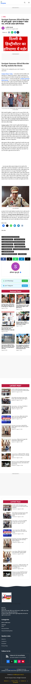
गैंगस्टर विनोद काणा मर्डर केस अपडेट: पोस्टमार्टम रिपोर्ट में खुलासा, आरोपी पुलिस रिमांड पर (22, 306)
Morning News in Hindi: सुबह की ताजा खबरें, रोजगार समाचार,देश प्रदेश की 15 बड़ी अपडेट (8, 329)
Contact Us (4, 641)
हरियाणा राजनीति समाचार (6, 622)
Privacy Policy (5, 645)
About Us (4, 639)
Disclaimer (4, 643)
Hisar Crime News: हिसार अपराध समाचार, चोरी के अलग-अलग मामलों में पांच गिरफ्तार (20, 416)
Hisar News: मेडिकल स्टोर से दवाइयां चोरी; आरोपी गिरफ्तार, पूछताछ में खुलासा (19, 440)
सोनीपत (4, 16)
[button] (25, 2)
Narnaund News (5, 628)
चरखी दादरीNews (4, 625)
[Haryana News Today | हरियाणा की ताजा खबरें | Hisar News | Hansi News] (3, 2)
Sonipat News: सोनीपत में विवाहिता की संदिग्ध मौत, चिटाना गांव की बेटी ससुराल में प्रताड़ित (22, 323)
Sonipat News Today (7, 74)
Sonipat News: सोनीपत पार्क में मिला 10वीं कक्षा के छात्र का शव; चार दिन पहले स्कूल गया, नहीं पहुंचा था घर (8, 305)
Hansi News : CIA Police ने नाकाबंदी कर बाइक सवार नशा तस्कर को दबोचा (19, 406)
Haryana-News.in (12, 669)
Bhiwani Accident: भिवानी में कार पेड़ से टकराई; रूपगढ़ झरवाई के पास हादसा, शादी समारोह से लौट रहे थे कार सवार (20, 463)
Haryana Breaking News (7, 630)
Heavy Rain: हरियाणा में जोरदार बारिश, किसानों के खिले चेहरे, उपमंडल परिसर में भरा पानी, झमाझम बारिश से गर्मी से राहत (8, 346)
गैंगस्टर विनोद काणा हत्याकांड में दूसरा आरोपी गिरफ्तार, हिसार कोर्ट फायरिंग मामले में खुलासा (19, 398)
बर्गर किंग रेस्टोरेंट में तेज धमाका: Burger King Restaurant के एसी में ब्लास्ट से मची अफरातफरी (20, 390)
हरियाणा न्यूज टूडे (10, 27)
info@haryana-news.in (18, 674)
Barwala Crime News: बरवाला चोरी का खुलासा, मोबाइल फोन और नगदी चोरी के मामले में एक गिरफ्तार (20, 427)
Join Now (25, 280)
